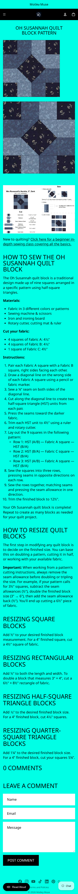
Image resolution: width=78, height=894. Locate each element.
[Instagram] (26, 881)
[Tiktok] (40, 881)
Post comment (21, 860)
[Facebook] (20, 881)
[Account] (65, 14)
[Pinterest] (53, 881)
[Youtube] (33, 881)
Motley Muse (43, 892)
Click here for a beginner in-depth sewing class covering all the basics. (39, 241)
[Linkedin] (46, 881)
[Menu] (4, 14)
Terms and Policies (39, 887)
